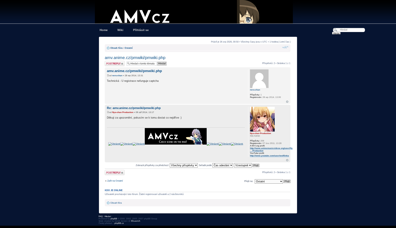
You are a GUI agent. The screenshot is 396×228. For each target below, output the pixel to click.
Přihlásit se (141, 30)
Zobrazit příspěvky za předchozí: (153, 165)
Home (104, 30)
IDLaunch (135, 221)
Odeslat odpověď (113, 62)
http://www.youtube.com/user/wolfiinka (269, 155)
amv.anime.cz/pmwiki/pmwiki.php (135, 57)
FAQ (101, 216)
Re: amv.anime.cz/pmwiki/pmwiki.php (134, 108)
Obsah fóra (116, 48)
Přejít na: (248, 181)
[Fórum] (198, 12)
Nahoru (287, 102)
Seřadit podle (205, 165)
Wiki (120, 30)
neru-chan (117, 75)
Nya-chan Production (122, 112)
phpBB (114, 218)
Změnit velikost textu (285, 47)
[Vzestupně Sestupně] (247, 165)
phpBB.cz (119, 223)
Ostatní (129, 48)
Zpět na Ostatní (115, 180)
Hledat (108, 216)
